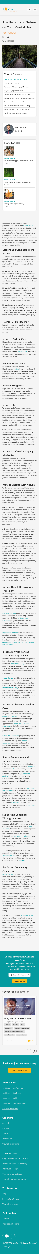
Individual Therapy (10, 1169)
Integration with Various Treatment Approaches (19, 98)
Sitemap (5, 1246)
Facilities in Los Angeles (12, 1088)
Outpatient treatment (10, 716)
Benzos (5, 1133)
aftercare (31, 805)
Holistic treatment (9, 613)
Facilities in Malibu (10, 1098)
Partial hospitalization (10, 736)
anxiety (16, 369)
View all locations (10, 1108)
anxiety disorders (8, 855)
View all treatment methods (14, 1179)
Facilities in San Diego (11, 1093)
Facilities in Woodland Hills (14, 1103)
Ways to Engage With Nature (13, 91)
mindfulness (22, 352)
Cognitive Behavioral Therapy (15, 1158)
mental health (28, 226)
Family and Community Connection (15, 113)
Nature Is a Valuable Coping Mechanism (17, 87)
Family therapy (7, 874)
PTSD (14, 769)
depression (6, 642)
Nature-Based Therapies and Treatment (17, 94)
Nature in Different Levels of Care (15, 102)
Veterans (31, 766)
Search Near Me (19, 981)
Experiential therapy (10, 632)
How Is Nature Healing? (11, 83)
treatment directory (28, 915)
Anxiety (5, 1128)
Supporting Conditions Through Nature (16, 109)
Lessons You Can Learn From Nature (16, 79)
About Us (6, 1218)
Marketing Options (10, 1224)
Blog (4, 1193)
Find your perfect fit (19, 1070)
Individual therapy (17, 663)
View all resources (10, 1204)
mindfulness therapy (10, 688)
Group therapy (8, 678)
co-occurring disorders (22, 836)
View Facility (10, 1041)
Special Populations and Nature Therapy (17, 106)
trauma (20, 642)
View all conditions (10, 1144)
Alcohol (5, 1123)
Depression (7, 1138)
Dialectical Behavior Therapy (14, 1163)
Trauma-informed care (12, 1174)
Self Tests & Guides (10, 1199)
